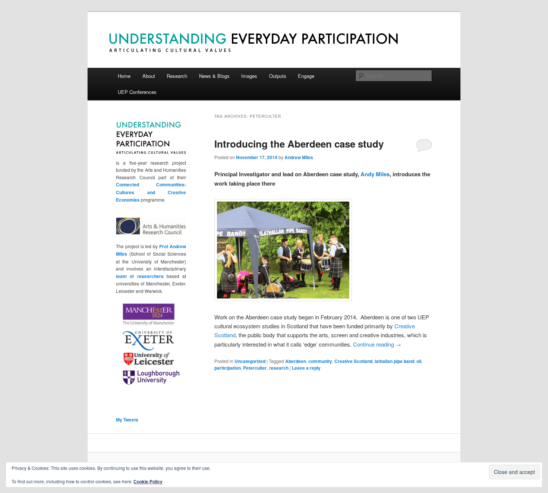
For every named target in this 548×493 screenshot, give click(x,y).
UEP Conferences (137, 91)
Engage (306, 75)
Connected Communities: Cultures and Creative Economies (151, 192)
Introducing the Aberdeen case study (299, 144)
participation (227, 367)
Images (249, 75)
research (279, 367)
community (320, 361)
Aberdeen (295, 361)
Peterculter (255, 367)
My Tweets (127, 419)
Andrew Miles (298, 157)
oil (418, 361)
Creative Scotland (353, 361)
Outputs (277, 75)
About (148, 75)
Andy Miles (375, 174)
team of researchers (140, 276)
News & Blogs (214, 75)
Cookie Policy (148, 481)
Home (124, 75)
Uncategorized (249, 361)
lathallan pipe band (394, 361)
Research (177, 75)
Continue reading (377, 344)
